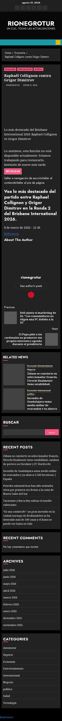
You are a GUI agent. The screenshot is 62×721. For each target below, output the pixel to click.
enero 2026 (10, 611)
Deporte (8, 655)
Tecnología (9, 703)
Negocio (31, 369)
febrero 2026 (11, 604)
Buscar (11, 422)
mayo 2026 (9, 583)
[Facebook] (17, 7)
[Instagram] (45, 7)
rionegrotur (31, 23)
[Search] (52, 42)
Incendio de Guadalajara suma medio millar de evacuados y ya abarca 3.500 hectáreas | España (42, 407)
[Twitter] (22, 7)
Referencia (11, 234)
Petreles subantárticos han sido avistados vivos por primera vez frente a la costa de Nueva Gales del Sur (28, 490)
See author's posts (31, 286)
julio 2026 (9, 570)
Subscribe (58, 42)
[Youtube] (39, 7)
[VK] (33, 7)
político (38, 69)
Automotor (9, 648)
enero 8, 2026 (30, 85)
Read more (6, 717)
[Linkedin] (28, 7)
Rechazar (13, 171)
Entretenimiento (45, 366)
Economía (10, 69)
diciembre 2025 (12, 618)
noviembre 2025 (13, 625)
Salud (6, 696)
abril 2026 (9, 590)
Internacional (24, 69)
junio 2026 (9, 577)
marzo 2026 (10, 597)
